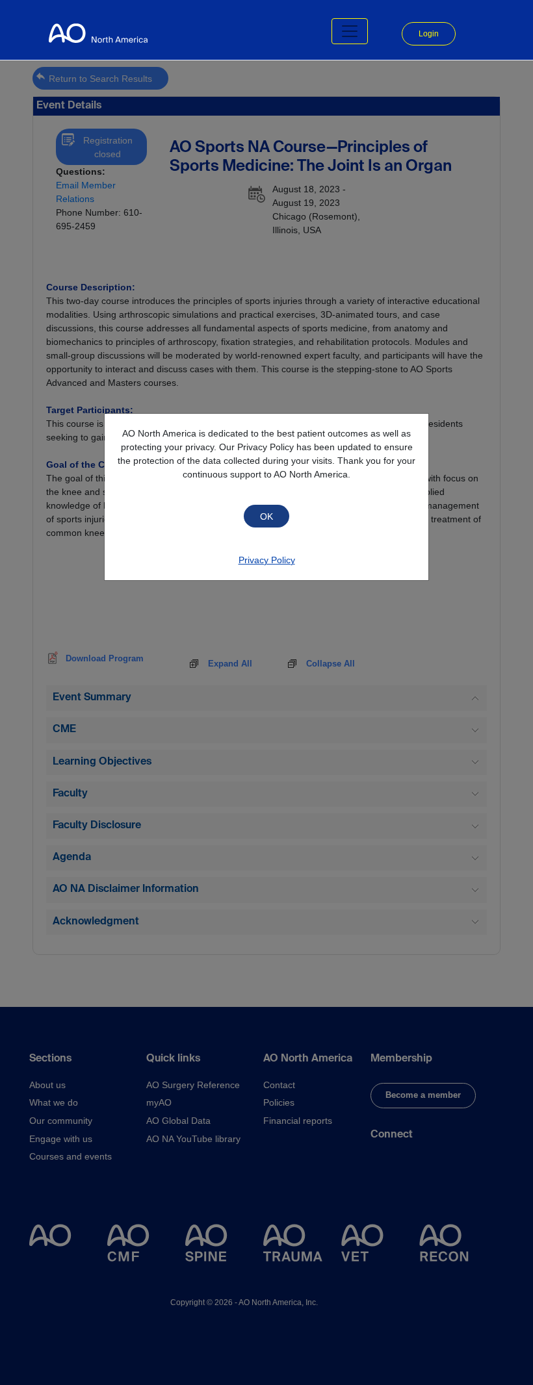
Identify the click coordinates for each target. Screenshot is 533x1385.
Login (429, 33)
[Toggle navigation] (350, 31)
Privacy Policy (267, 560)
